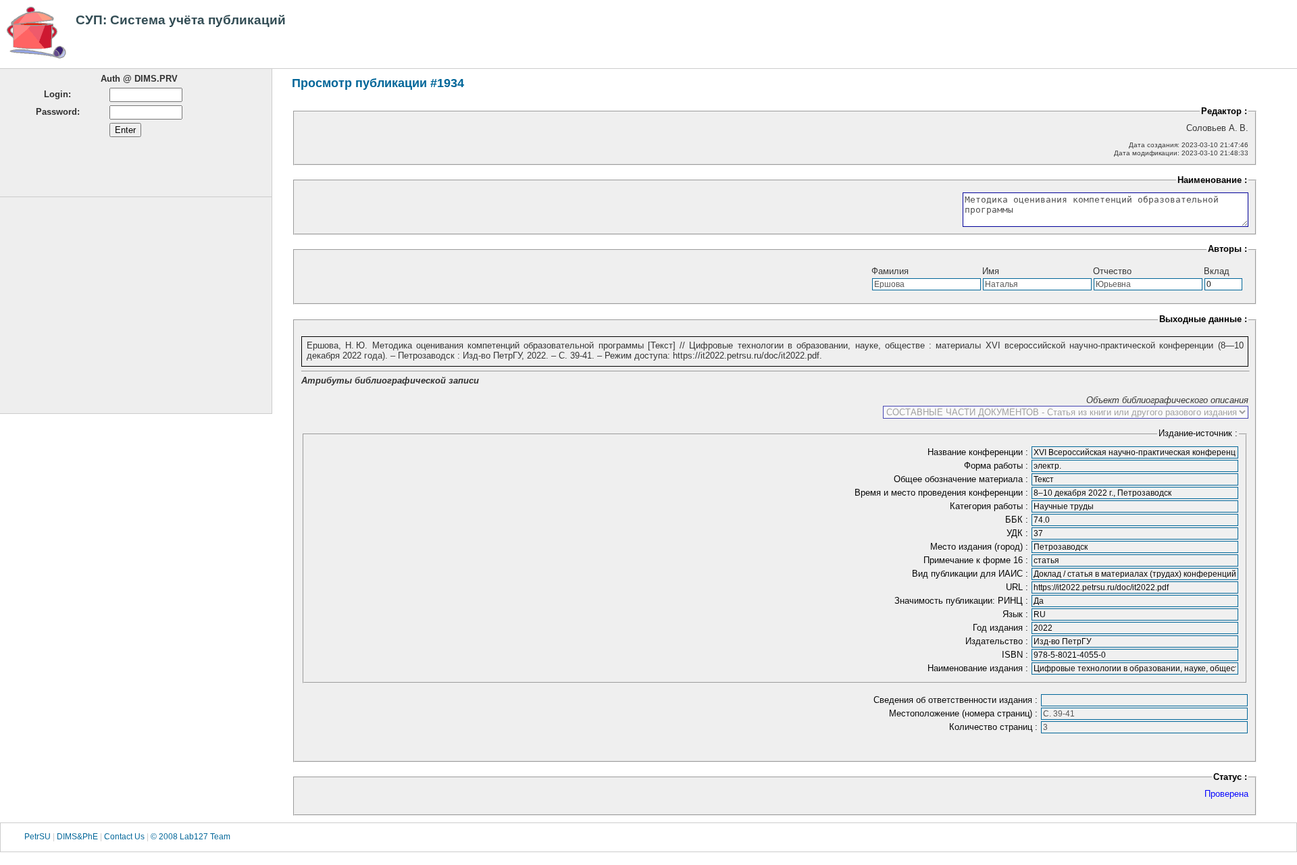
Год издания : (1002, 628)
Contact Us (124, 837)
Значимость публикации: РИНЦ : (962, 601)
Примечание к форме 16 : (977, 560)
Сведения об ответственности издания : (956, 700)
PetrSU (37, 837)
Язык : (1016, 614)
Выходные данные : (1203, 319)
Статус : (1230, 777)
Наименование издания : (979, 668)
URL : (1018, 587)
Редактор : (1224, 111)
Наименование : (1212, 180)
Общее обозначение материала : (962, 479)
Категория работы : (990, 506)
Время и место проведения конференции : (943, 493)
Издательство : (998, 641)
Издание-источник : (1198, 433)
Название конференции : (979, 452)
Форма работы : (997, 466)
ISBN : (1016, 655)
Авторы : (1227, 249)
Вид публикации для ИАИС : (971, 574)
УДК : (1019, 533)
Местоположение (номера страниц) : (964, 713)
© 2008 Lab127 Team (190, 837)
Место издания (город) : (980, 547)
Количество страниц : (994, 727)
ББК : (1018, 520)
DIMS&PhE (77, 837)
